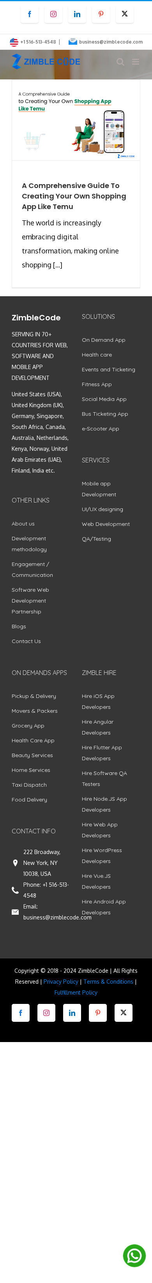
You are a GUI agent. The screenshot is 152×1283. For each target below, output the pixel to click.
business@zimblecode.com (111, 42)
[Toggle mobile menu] (136, 62)
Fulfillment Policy (76, 992)
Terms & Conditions (108, 981)
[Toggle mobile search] (120, 62)
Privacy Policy (61, 981)
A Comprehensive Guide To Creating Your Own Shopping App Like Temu (74, 196)
